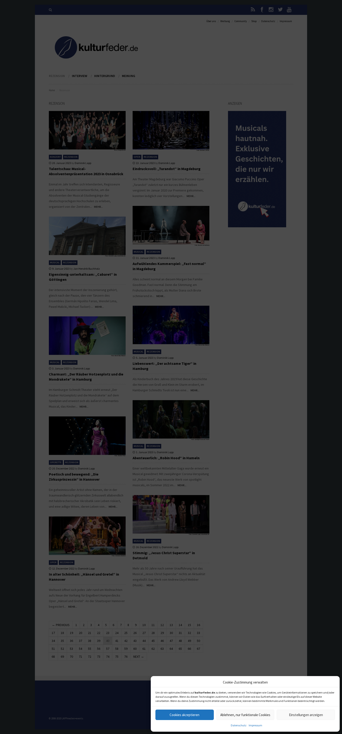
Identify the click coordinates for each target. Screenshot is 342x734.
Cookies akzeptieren (184, 715)
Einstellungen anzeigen (306, 715)
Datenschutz (238, 725)
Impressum (255, 725)
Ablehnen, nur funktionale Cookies (245, 715)
